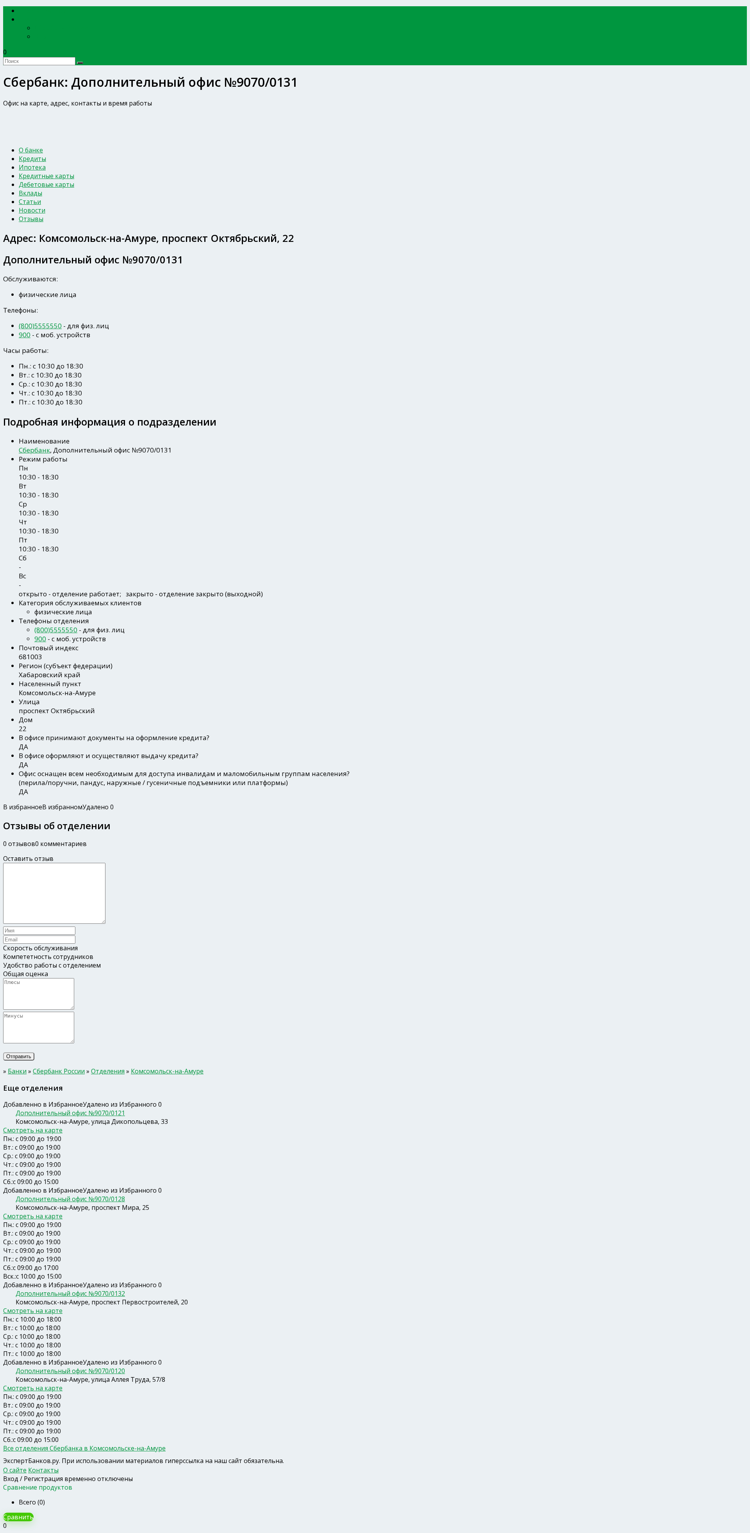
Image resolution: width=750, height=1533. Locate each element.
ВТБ (40, 36)
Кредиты (32, 158)
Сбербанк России (61, 27)
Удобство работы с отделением (52, 965)
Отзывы (31, 219)
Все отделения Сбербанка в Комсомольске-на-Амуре (84, 1448)
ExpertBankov (44, 10)
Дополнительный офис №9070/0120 (70, 1371)
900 (24, 334)
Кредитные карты (46, 176)
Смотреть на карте (32, 1130)
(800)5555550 (40, 325)
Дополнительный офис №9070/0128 (70, 1199)
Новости (32, 210)
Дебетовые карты (46, 184)
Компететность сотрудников (48, 956)
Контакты (43, 1470)
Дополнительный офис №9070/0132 (70, 1293)
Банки (32, 19)
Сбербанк (34, 449)
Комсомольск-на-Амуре (167, 1071)
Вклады (30, 193)
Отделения (108, 1071)
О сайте (15, 1470)
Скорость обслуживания (40, 948)
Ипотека (32, 167)
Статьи (30, 201)
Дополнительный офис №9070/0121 (70, 1113)
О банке (31, 150)
